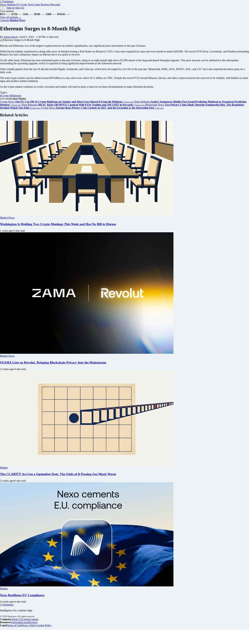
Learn (37, 4)
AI (17, 4)
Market (4, 467)
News (3, 4)
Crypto (23, 4)
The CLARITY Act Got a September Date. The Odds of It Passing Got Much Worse (58, 474)
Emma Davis (11, 36)
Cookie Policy (44, 625)
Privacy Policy (28, 625)
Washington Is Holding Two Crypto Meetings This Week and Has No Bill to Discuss (58, 224)
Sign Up (19, 7)
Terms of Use (13, 625)
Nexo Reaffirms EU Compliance (22, 595)
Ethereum (15, 95)
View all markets (10, 17)
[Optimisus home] (7, 1)
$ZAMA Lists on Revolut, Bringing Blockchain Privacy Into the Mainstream (53, 362)
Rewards (55, 4)
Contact (34, 619)
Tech (30, 4)
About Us (16, 619)
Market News (7, 217)
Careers (26, 619)
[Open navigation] (1, 8)
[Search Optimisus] (4, 8)
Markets (11, 4)
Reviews (45, 4)
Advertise (17, 622)
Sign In (11, 7)
